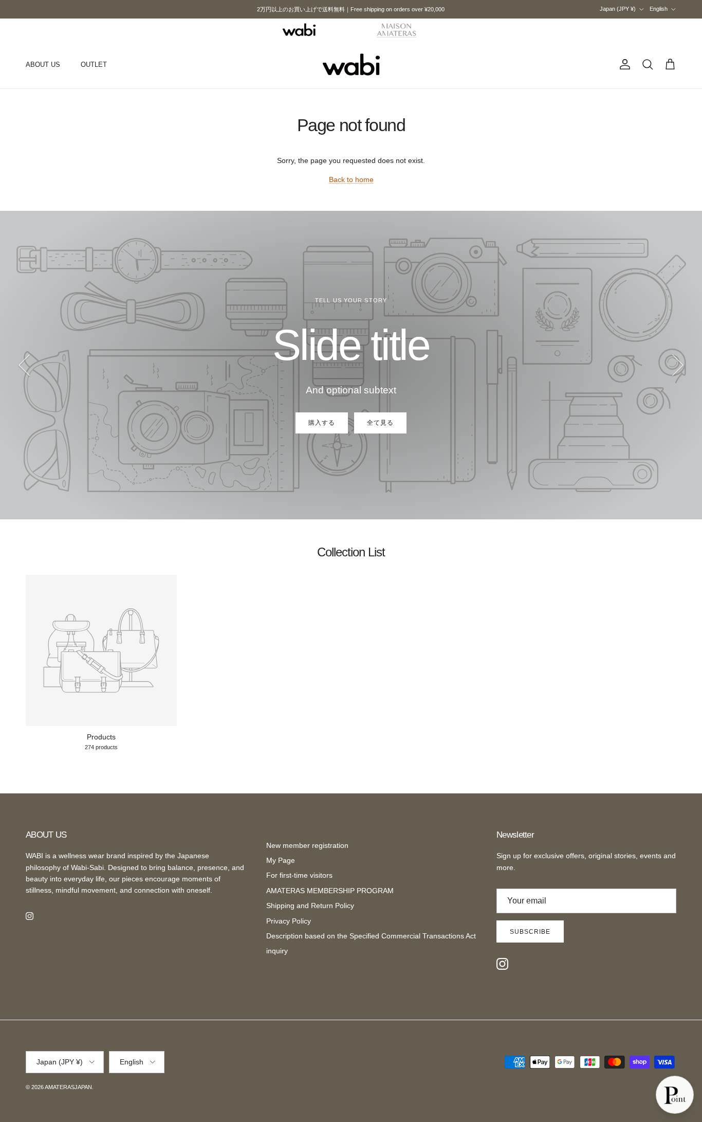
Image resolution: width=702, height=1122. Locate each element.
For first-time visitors (299, 875)
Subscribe (530, 931)
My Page (280, 860)
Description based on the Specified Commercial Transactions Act (371, 936)
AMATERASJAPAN (68, 1087)
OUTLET (94, 64)
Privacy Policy (288, 921)
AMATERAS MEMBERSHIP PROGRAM (330, 890)
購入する (321, 422)
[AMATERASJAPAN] (351, 64)
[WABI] (299, 30)
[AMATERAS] (397, 30)
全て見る (380, 422)
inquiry (277, 951)
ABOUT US (43, 64)
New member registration (307, 845)
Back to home (351, 179)
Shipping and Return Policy (310, 905)
